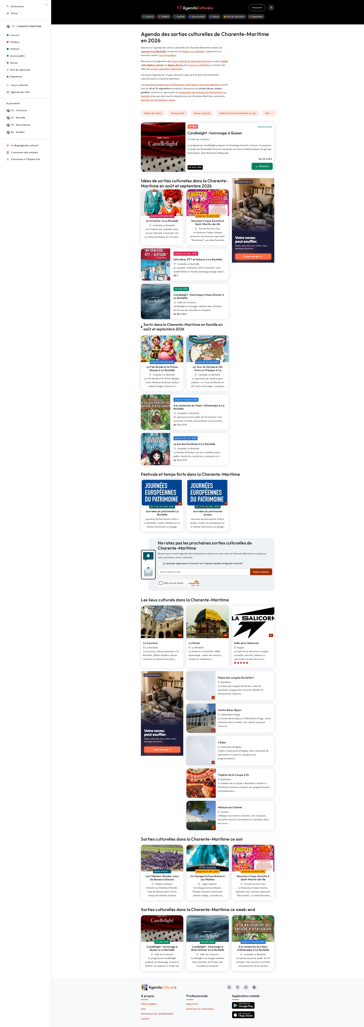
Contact (145, 1018)
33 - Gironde (18, 117)
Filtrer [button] (12, 13)
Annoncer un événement (200, 1008)
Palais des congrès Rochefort (236, 677)
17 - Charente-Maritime (26, 26)
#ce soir (238, 113)
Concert (149, 16)
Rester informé (261, 571)
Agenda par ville (18, 92)
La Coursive (150, 643)
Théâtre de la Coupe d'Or (233, 775)
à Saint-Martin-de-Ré (207, 222)
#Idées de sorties (153, 113)
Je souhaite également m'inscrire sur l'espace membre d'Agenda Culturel (202, 563)
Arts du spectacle (235, 16)
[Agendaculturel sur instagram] (245, 987)
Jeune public (198, 16)
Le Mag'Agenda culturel (22, 145)
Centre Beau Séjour (230, 710)
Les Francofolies (167, 55)
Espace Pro (192, 1003)
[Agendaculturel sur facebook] (237, 987)
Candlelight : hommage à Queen (215, 133)
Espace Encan (175, 65)
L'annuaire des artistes (22, 152)
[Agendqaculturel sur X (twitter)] (229, 987)
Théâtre (165, 16)
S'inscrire (257, 7)
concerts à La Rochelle (153, 51)
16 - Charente (19, 110)
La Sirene (194, 643)
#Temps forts (177, 113)
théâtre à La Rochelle (193, 51)
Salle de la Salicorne (246, 643)
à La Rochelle (162, 220)
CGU (143, 1008)
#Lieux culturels (202, 113)
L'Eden (222, 742)
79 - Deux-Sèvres (20, 124)
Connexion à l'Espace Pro (23, 159)
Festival (180, 16)
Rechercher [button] (15, 6)
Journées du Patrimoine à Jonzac (158, 100)
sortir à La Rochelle (199, 65)
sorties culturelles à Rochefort (166, 68)
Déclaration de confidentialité (157, 1013)
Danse (216, 16)
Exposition (257, 16)
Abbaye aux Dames (230, 807)
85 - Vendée (18, 132)
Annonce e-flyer (265, 126)
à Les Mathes (207, 877)
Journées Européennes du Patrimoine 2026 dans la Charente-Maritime (182, 84)
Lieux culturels (17, 85)
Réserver (262, 166)
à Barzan (162, 877)
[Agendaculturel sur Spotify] (254, 987)
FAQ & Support (149, 1003)
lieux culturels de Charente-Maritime (192, 61)
